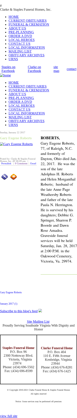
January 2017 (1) (8, 303)
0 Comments (21, 163)
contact (71, 69)
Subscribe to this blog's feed (19, 311)
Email (33, 163)
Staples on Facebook (8, 69)
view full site (8, 416)
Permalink (6, 163)
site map (56, 69)
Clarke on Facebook (34, 69)
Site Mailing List (38, 321)
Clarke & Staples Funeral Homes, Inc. (25, 9)
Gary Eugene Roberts (16, 138)
